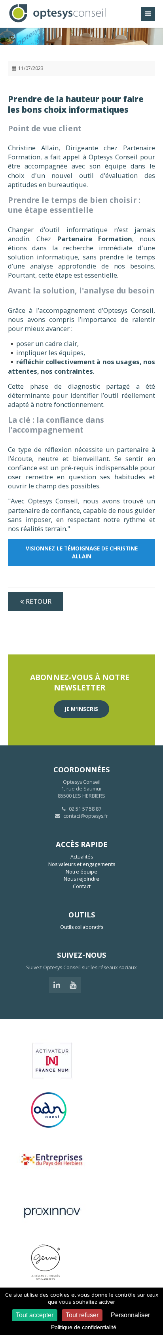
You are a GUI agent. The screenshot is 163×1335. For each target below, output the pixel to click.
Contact (82, 886)
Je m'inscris (81, 709)
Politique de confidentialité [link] (83, 1327)
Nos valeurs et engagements (81, 864)
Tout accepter (34, 1315)
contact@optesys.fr (85, 816)
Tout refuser (82, 1315)
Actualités (81, 856)
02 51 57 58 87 (84, 809)
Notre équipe (81, 871)
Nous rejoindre (81, 879)
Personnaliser (130, 1315)
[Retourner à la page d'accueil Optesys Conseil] (57, 21)
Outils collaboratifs (81, 927)
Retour (38, 601)
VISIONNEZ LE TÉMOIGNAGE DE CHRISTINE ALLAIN (82, 552)
